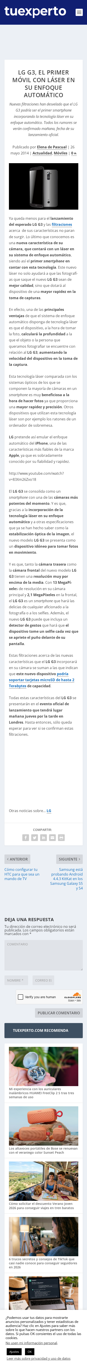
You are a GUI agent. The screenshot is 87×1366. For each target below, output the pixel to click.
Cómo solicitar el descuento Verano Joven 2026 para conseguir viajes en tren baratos (41, 1205)
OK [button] (30, 1352)
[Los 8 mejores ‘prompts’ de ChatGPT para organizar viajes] (43, 1296)
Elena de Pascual (52, 147)
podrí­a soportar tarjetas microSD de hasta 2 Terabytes (41, 679)
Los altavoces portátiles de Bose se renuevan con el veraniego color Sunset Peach (43, 1150)
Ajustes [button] (14, 1352)
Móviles (60, 153)
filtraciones (62, 224)
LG (49, 810)
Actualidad (42, 153)
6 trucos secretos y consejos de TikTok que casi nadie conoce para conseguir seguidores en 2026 (43, 1263)
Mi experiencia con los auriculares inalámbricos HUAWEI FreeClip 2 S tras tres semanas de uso (41, 1093)
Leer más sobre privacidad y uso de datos (38, 1358)
